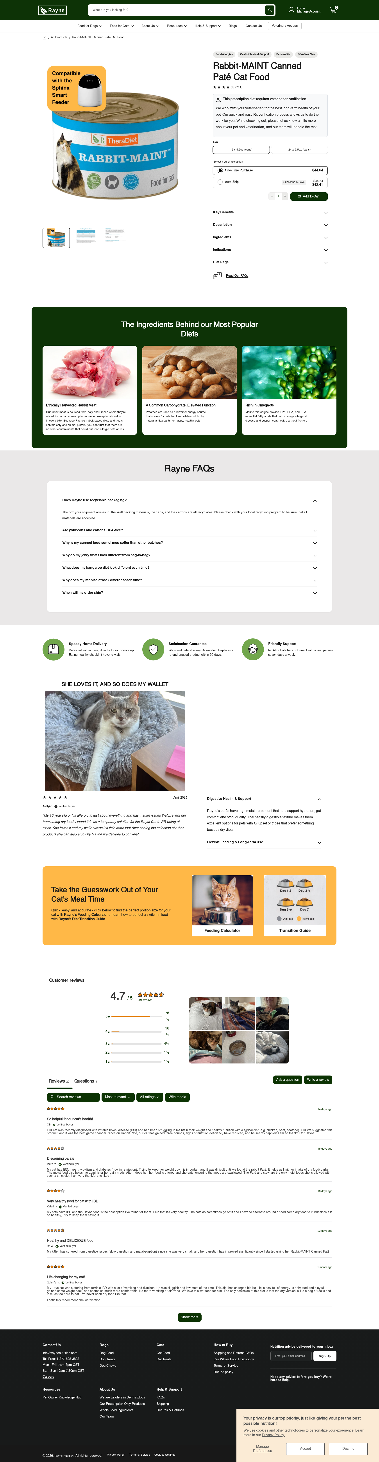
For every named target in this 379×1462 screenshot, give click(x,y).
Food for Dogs (87, 26)
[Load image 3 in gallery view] (115, 238)
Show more (189, 1317)
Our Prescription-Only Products (122, 1403)
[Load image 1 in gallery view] (56, 238)
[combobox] (181, 10)
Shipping (163, 1403)
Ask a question (287, 1080)
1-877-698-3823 (68, 1359)
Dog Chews (108, 1365)
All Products (59, 37)
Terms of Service (226, 1365)
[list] (189, 390)
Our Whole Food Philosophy (234, 1359)
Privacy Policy (116, 1454)
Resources (175, 26)
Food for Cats (119, 26)
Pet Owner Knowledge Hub (62, 1397)
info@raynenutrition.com (60, 1353)
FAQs (161, 1397)
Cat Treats (164, 1359)
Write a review (318, 1080)
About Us (148, 26)
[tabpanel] (189, 1209)
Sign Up (325, 1356)
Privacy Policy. (273, 1435)
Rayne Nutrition (64, 1456)
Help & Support (205, 26)
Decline (348, 1449)
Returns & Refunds (170, 1410)
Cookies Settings (164, 1454)
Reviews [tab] (60, 1081)
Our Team (107, 1416)
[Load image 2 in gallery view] (86, 238)
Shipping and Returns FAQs (234, 1353)
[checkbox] (177, 1097)
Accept (305, 1449)
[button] (333, 10)
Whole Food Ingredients (116, 1410)
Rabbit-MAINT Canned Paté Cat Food (98, 37)
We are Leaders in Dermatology (122, 1397)
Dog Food (107, 1353)
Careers (48, 1376)
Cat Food (163, 1353)
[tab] (86, 1082)
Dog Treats (107, 1359)
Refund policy (223, 1372)
